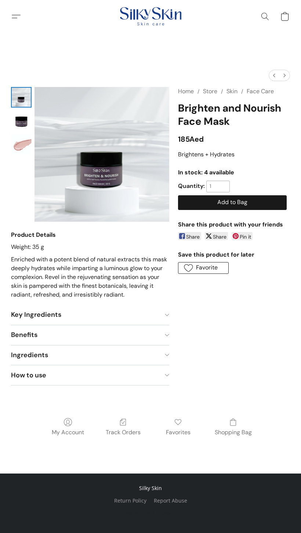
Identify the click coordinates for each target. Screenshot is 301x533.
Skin (231, 91)
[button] (150, 16)
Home (186, 91)
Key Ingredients (36, 314)
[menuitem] (274, 75)
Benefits (24, 334)
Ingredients (29, 355)
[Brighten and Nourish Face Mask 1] (21, 120)
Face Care (260, 91)
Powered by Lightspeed (151, 513)
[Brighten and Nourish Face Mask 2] (21, 144)
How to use (28, 375)
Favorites (178, 432)
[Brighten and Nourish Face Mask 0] (21, 97)
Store (210, 91)
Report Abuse (170, 500)
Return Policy (130, 500)
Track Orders (123, 432)
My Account (68, 432)
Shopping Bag (233, 432)
